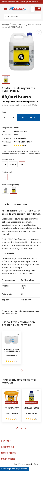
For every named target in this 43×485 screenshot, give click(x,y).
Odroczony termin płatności (29, 2)
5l (22, 164)
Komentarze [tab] (20, 204)
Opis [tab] (6, 204)
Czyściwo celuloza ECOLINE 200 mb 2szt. (11, 350)
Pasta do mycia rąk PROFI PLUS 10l (11, 408)
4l (5, 164)
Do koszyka (28, 118)
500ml (13, 164)
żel (5, 177)
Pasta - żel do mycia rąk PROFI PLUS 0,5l (31, 408)
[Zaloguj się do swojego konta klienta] (32, 9)
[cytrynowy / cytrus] (5, 190)
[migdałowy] (13, 190)
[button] (21, 370)
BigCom (34, 464)
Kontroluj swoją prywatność (14, 468)
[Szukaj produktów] (37, 16)
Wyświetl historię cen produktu (20, 101)
